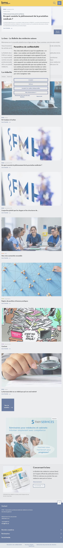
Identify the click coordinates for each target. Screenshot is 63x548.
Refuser (31, 84)
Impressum (39, 96)
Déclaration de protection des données (22, 96)
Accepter (31, 79)
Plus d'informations (30, 92)
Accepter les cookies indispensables (31, 88)
